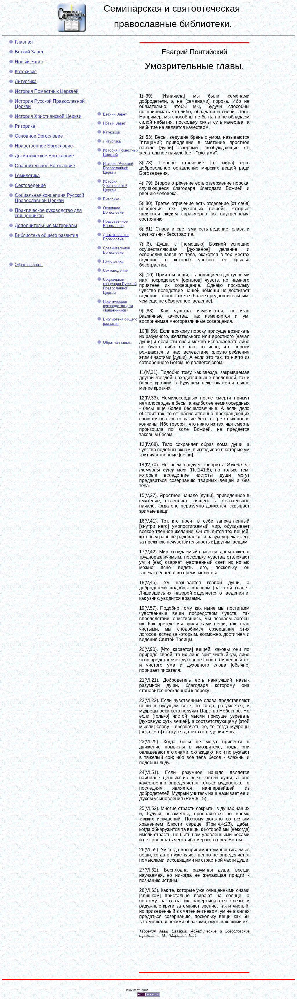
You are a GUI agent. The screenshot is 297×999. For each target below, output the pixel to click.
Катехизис (26, 71)
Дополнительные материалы (46, 225)
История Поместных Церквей (47, 91)
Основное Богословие (39, 136)
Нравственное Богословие (44, 145)
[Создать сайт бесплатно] (148, 995)
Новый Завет (29, 61)
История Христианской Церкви (48, 116)
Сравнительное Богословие (45, 165)
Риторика (25, 126)
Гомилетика (27, 175)
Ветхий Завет (29, 51)
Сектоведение (30, 185)
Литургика (26, 81)
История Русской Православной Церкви (118, 167)
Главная (24, 41)
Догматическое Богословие (44, 155)
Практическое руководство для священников (118, 305)
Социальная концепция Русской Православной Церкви (49, 198)
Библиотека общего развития (46, 235)
